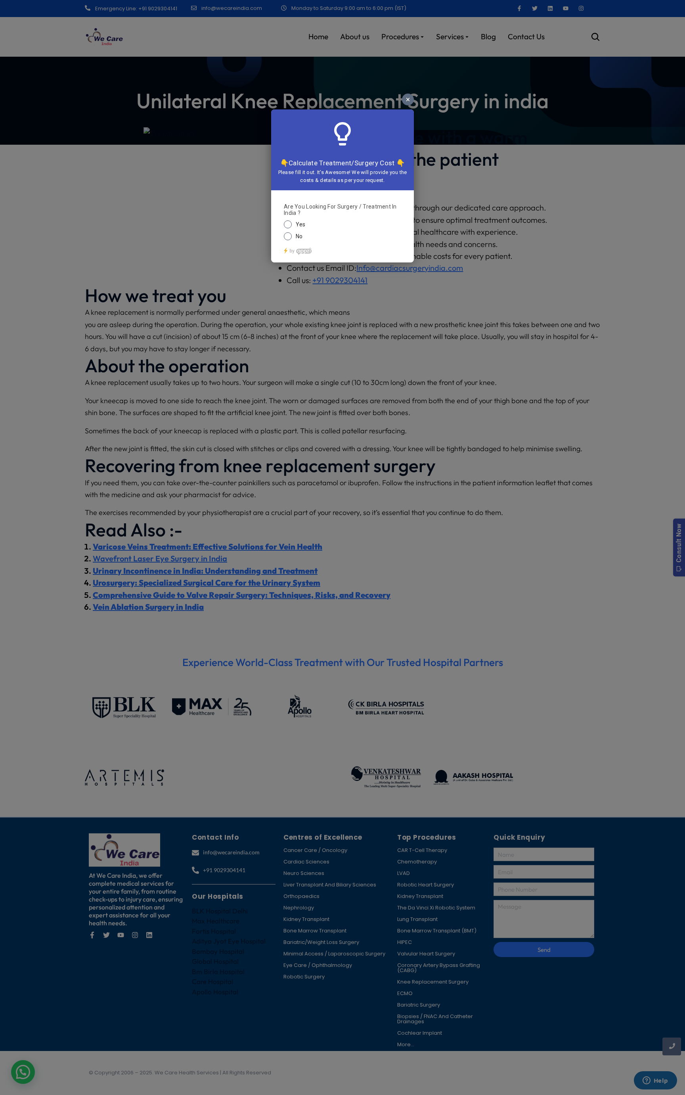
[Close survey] (408, 99)
